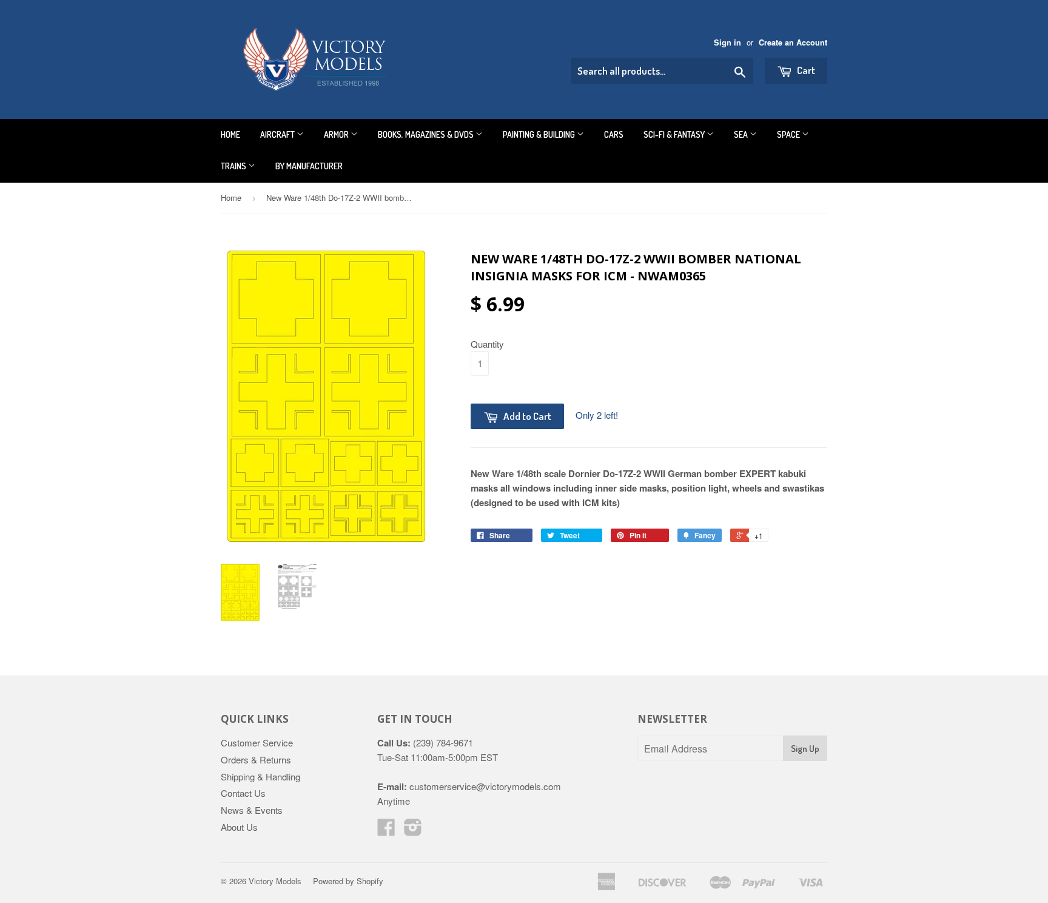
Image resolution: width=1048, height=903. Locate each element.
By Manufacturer (309, 166)
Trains (234, 166)
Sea (742, 134)
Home (230, 134)
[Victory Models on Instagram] (413, 830)
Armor (337, 134)
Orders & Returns (256, 759)
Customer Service (257, 742)
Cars (613, 134)
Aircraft (278, 134)
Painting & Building (540, 134)
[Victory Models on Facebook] (386, 830)
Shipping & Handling (260, 776)
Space (789, 134)
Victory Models (275, 881)
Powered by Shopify (348, 881)
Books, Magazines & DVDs (426, 134)
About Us (239, 826)
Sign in (727, 42)
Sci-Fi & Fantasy (675, 134)
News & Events (252, 809)
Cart (805, 70)
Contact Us (243, 792)
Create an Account (793, 42)
